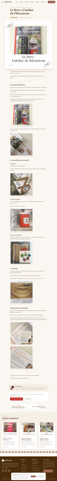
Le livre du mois (18, 7)
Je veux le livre (49, 470)
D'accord (33, 476)
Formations (26, 1)
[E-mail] (9, 470)
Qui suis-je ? (23, 471)
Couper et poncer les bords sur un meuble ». (34, 278)
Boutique (32, 1)
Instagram (28, 398)
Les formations (24, 466)
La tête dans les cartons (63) (35, 463)
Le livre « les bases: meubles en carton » (26, 439)
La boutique (23, 468)
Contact (42, 1)
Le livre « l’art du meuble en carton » (44, 439)
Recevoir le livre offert (39, 389)
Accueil (11, 7)
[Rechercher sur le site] (46, 2)
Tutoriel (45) (34, 465)
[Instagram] (6, 470)
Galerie (21, 1)
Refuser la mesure (40, 476)
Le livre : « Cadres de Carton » (7, 439)
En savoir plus (31, 389)
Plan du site (53, 478)
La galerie (23, 464)
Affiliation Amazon (45, 478)
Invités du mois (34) (36, 468)
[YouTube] (3, 470)
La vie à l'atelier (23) (36, 470)
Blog (17, 1)
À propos (37, 1)
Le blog (22, 462)
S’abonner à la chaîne (17, 398)
